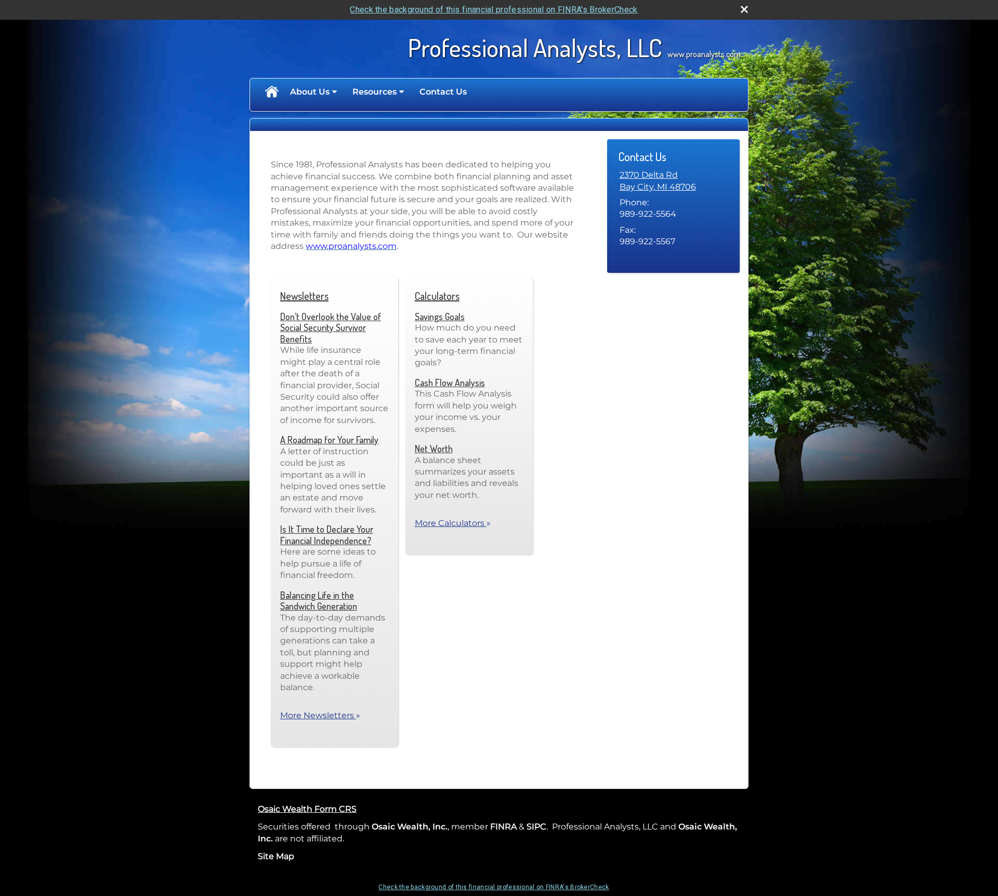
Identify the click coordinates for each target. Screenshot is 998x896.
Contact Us (443, 92)
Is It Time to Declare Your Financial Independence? (326, 534)
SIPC (536, 827)
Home (271, 92)
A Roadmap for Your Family (329, 439)
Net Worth (434, 448)
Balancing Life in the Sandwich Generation (318, 600)
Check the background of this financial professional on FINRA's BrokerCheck (493, 10)
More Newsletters (320, 715)
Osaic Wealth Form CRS (307, 809)
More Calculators (453, 523)
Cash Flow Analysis (450, 382)
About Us (310, 92)
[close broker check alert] (744, 9)
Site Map (276, 856)
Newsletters (304, 295)
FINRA (503, 827)
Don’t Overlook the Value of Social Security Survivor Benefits (330, 328)
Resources (374, 92)
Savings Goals (440, 316)
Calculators (437, 295)
